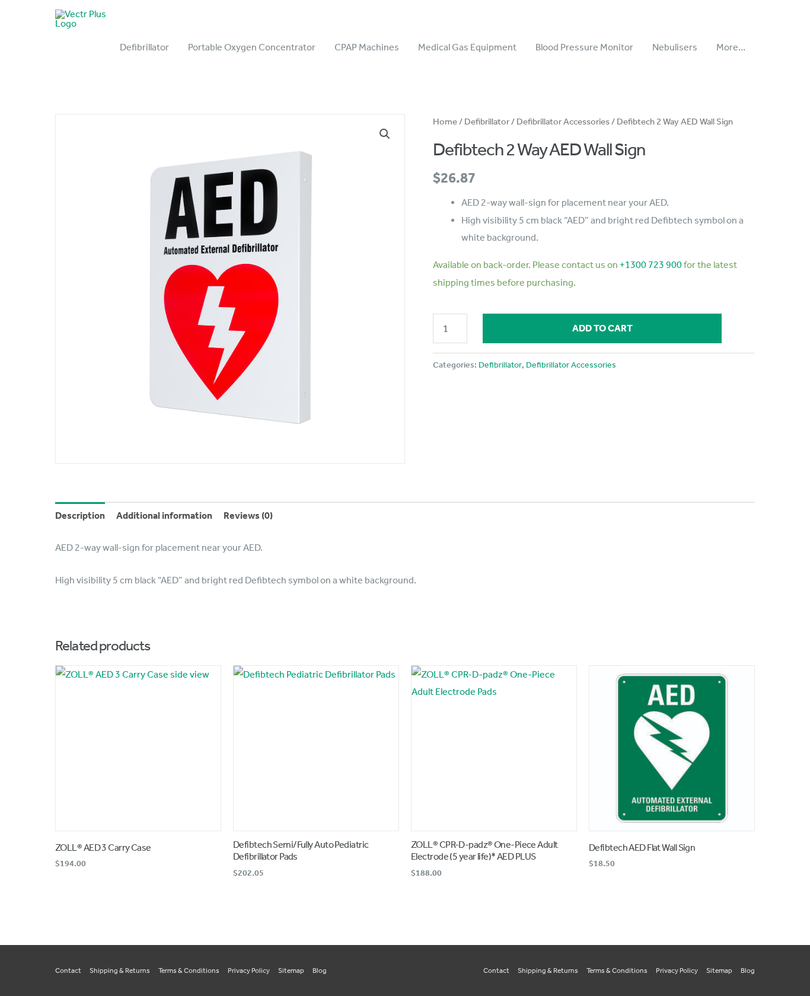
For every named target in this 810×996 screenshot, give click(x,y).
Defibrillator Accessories (563, 121)
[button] (385, 134)
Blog (319, 970)
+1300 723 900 (651, 264)
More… (730, 47)
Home (445, 121)
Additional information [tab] (164, 515)
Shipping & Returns (120, 970)
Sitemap (291, 970)
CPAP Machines (366, 47)
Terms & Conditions (188, 970)
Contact (68, 970)
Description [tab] (80, 515)
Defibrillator (144, 47)
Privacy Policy (249, 970)
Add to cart (602, 328)
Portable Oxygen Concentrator (251, 47)
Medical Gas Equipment (467, 47)
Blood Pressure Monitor (584, 47)
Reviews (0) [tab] (248, 515)
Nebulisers (674, 47)
